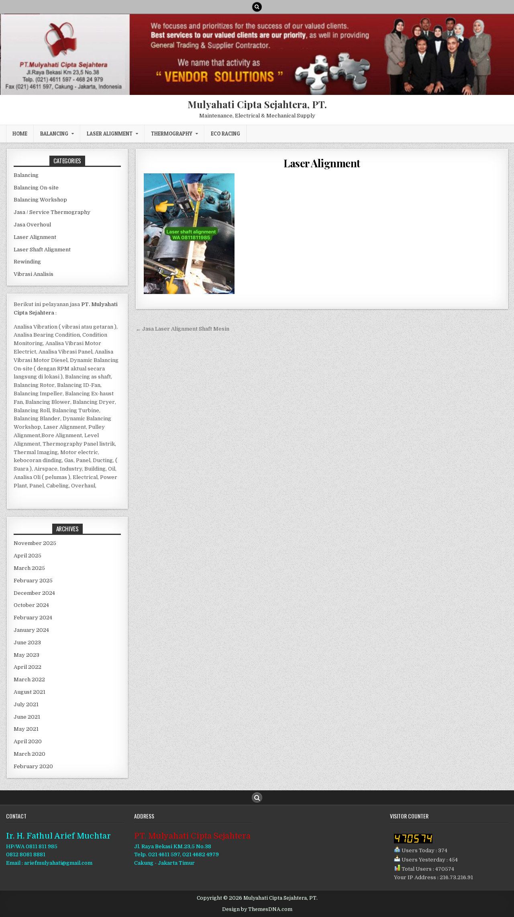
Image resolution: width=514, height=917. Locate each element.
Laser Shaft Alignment (42, 250)
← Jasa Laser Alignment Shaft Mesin (182, 329)
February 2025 (33, 581)
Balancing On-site (36, 188)
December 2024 (34, 593)
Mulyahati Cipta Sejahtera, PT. (257, 104)
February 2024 (33, 618)
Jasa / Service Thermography (52, 212)
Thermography (171, 133)
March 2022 (29, 679)
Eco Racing (225, 133)
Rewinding (27, 262)
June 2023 (27, 642)
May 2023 (26, 655)
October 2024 (31, 605)
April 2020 (28, 741)
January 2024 (31, 630)
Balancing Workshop (40, 200)
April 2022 (27, 667)
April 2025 (27, 556)
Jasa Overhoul (32, 225)
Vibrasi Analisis (33, 274)
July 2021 (26, 704)
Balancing (54, 133)
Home (19, 133)
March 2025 (29, 568)
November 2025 (35, 543)
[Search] (257, 7)
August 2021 (29, 692)
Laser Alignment (110, 133)
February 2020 (33, 766)
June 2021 (27, 717)
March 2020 (29, 754)
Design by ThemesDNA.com (257, 909)
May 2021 (26, 729)
